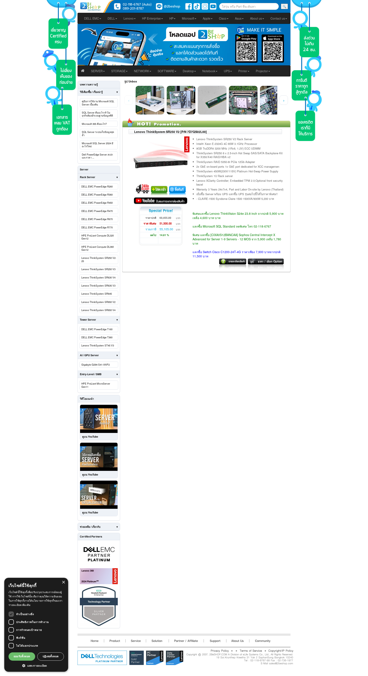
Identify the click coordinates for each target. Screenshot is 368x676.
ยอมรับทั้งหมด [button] (22, 656)
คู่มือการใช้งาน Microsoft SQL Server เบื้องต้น (98, 102)
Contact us (277, 18)
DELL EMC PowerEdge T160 (96, 329)
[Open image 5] (274, 100)
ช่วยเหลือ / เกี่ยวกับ (90, 527)
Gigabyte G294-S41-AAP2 (95, 364)
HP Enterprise (151, 18)
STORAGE (118, 71)
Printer (242, 71)
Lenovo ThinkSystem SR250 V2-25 (98, 259)
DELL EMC (91, 18)
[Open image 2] (181, 100)
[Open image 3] (212, 100)
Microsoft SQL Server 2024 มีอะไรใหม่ (97, 144)
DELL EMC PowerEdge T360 (96, 337)
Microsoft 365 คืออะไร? (94, 123)
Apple (206, 18)
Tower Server (88, 319)
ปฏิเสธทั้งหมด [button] (51, 656)
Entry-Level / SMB (91, 374)
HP (171, 18)
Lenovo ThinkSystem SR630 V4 (98, 277)
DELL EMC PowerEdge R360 (97, 194)
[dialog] (36, 625)
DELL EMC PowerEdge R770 (97, 227)
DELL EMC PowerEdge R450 (97, 202)
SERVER (97, 71)
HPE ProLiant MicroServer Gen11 (95, 385)
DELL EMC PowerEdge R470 (97, 211)
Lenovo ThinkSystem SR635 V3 (98, 285)
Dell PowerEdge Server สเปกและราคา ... (97, 156)
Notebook (208, 71)
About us (256, 18)
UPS (227, 71)
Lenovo (129, 18)
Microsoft (188, 18)
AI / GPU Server (89, 355)
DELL (111, 18)
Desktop (188, 71)
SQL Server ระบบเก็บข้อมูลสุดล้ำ (98, 133)
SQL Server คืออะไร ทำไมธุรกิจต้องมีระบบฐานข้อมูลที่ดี (97, 114)
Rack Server (87, 177)
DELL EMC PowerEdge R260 (97, 186)
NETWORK (141, 71)
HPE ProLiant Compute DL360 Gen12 (97, 248)
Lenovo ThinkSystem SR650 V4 (98, 310)
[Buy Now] (177, 190)
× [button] (63, 582)
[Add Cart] (160, 190)
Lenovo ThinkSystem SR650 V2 (98, 302)
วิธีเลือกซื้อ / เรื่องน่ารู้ (91, 92)
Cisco (222, 18)
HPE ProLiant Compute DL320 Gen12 (97, 237)
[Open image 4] (243, 100)
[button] (36, 665)
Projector (262, 71)
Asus (238, 18)
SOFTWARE (166, 71)
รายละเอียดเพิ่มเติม (20, 605)
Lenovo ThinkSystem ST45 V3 (97, 345)
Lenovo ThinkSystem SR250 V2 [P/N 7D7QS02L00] (170, 132)
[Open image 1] (149, 100)
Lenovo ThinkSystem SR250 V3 (98, 269)
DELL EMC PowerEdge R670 (97, 219)
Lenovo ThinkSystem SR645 (96, 293)
